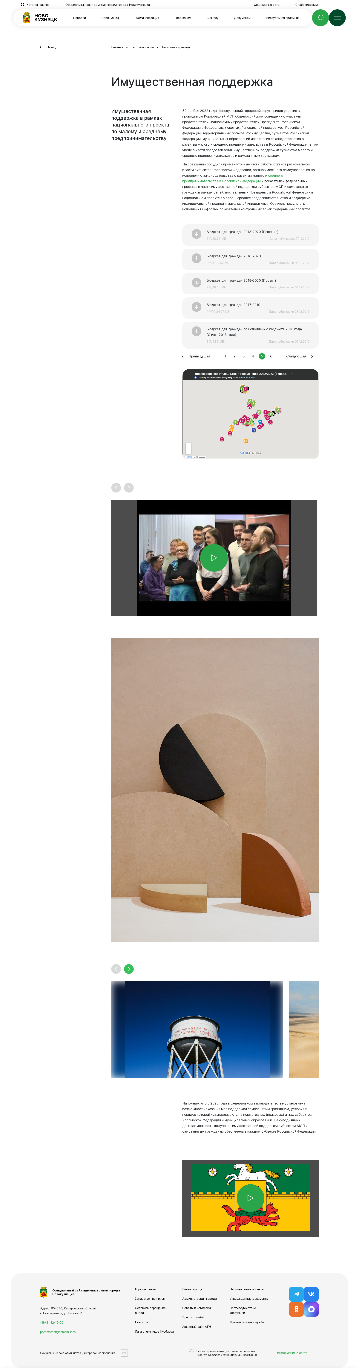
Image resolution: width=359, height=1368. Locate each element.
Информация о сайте (292, 1353)
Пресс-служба (193, 1317)
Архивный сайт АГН (196, 1327)
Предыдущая (199, 356)
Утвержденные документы (249, 1298)
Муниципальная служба (247, 1322)
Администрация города (199, 1298)
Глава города (192, 1289)
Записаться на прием (150, 1298)
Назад (51, 47)
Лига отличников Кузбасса (154, 1331)
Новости (79, 18)
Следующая (296, 356)
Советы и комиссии (196, 1308)
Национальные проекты (247, 1289)
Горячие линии (145, 1289)
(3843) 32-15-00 (51, 1322)
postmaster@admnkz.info (58, 1332)
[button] (116, 488)
